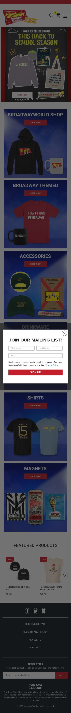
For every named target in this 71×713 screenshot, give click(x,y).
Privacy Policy (51, 365)
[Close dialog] (64, 333)
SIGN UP (35, 372)
